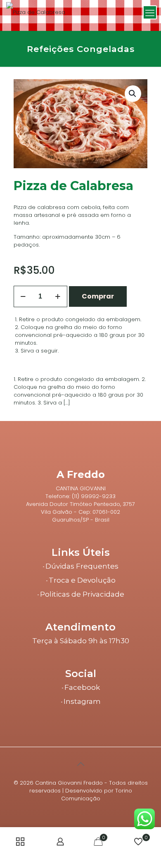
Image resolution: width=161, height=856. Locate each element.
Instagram (82, 701)
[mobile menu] (150, 12)
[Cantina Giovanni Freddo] (35, 12)
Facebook (82, 687)
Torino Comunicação (96, 794)
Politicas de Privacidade (82, 594)
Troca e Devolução (82, 580)
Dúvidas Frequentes (81, 566)
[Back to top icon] (80, 764)
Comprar (98, 296)
